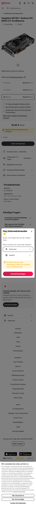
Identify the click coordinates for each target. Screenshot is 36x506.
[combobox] (18, 249)
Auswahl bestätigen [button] (18, 274)
